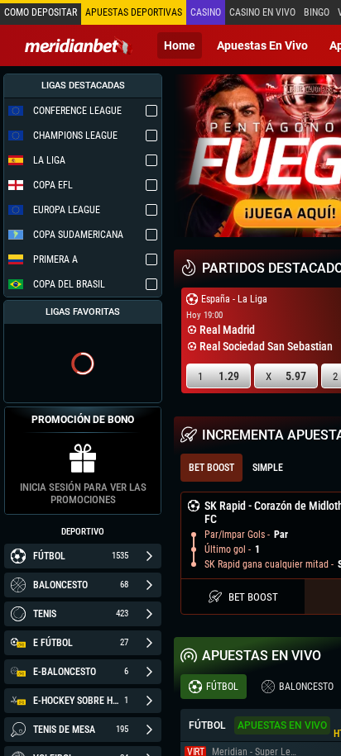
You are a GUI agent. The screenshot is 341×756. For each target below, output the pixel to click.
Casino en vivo (262, 12)
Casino (205, 12)
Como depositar (40, 12)
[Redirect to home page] (78, 45)
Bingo (316, 12)
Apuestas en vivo (262, 45)
